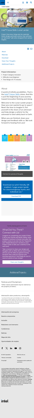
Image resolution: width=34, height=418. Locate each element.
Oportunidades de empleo (10, 341)
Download (5, 58)
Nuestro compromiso (8, 316)
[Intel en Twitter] (6, 348)
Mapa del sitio (5, 337)
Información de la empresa (10, 312)
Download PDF (16, 196)
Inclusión (4, 320)
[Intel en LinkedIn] (11, 348)
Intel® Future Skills (12, 94)
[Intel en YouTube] (15, 348)
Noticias (4, 333)
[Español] (27, 2)
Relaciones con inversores (9, 325)
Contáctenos (5, 329)
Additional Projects (8, 64)
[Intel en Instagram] (20, 348)
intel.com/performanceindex (10, 375)
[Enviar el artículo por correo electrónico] (31, 48)
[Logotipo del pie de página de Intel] (5, 401)
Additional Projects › (18, 272)
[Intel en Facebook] (2, 348)
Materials (5, 55)
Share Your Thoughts (8, 61)
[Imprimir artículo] (28, 48)
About (4, 52)
